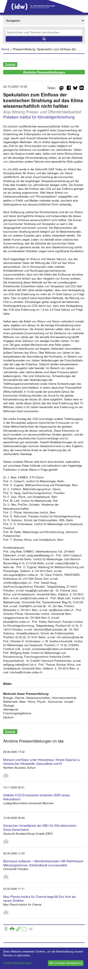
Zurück (10, 64)
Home (5, 49)
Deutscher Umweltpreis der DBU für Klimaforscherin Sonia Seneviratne (39, 827)
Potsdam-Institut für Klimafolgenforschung (39, 117)
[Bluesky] (75, 89)
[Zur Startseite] (44, 11)
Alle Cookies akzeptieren (65, 963)
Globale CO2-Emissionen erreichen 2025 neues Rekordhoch (36, 797)
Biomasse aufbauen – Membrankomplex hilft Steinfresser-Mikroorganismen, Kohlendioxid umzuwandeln (43, 863)
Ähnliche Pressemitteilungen (44, 72)
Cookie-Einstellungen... (18, 962)
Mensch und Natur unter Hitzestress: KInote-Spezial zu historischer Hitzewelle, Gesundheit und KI (41, 761)
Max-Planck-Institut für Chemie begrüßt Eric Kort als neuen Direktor (39, 898)
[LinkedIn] (81, 89)
